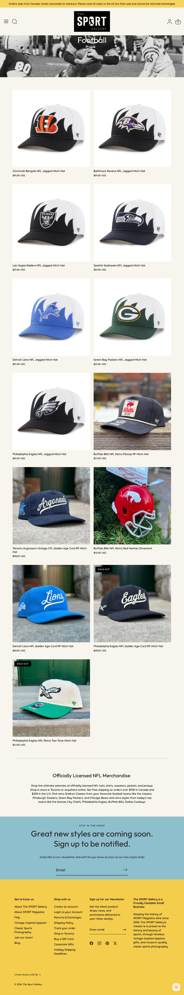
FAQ (17, 917)
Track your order (64, 928)
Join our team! (23, 937)
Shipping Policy (63, 922)
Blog (17, 943)
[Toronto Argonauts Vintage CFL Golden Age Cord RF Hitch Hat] (51, 505)
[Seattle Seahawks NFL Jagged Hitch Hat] (132, 223)
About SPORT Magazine (29, 912)
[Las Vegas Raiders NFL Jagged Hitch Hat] (51, 223)
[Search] (15, 22)
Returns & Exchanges (67, 917)
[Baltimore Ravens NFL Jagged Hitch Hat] (132, 128)
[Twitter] (115, 943)
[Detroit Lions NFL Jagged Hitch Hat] (51, 317)
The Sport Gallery (32, 984)
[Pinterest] (107, 943)
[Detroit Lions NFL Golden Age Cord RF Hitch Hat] (51, 603)
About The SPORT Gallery (30, 906)
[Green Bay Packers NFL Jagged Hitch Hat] (132, 317)
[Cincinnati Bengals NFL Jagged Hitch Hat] (51, 128)
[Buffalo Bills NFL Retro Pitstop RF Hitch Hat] (132, 411)
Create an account (66, 906)
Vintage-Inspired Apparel (30, 922)
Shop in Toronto (64, 933)
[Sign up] (124, 929)
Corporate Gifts (64, 944)
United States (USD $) (26, 974)
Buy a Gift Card (63, 939)
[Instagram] (99, 943)
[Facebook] (91, 943)
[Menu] (6, 21)
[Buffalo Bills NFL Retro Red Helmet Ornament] (132, 505)
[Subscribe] (125, 869)
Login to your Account (68, 912)
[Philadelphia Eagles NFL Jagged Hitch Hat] (51, 411)
